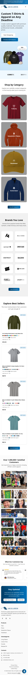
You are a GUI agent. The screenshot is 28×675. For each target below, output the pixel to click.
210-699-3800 (6, 657)
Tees (2, 626)
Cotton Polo (4, 642)
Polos (2, 628)
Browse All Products (9, 39)
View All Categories (14, 207)
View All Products (14, 448)
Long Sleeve (4, 639)
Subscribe (21, 599)
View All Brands (14, 289)
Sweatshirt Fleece (6, 630)
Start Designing (8, 35)
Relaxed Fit (4, 646)
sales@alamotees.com (8, 660)
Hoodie (3, 644)
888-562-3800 (6, 655)
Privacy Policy (14, 665)
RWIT (19, 673)
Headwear (4, 632)
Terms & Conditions (14, 666)
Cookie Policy (14, 668)
